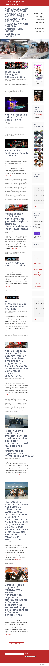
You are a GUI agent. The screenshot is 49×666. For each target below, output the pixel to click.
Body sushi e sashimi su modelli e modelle (16, 153)
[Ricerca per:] (14, 654)
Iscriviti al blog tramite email (38, 215)
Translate (38, 250)
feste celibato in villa (14, 134)
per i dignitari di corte (22, 196)
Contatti (42, 13)
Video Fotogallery (40, 31)
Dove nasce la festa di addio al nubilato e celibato (39, 16)
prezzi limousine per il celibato (20, 407)
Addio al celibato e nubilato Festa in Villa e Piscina (16, 117)
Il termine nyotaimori (12, 182)
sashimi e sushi (8, 198)
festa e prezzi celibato (18, 399)
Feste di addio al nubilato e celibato (39, 20)
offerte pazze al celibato (17, 404)
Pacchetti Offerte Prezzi (19, 378)
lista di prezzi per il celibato (13, 400)
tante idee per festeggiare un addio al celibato (15, 74)
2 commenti (11, 135)
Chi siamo (36, 13)
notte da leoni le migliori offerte (21, 402)
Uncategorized (18, 157)
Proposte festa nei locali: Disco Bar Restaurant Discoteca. (39, 24)
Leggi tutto (8, 175)
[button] (37, 133)
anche (15, 180)
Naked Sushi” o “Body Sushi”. (19, 188)
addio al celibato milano (12, 335)
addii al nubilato (17, 334)
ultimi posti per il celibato (13, 410)
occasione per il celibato (9, 403)
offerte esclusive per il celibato (21, 403)
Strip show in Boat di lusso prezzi (39, 29)
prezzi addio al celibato (9, 407)
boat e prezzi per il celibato (19, 398)
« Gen (35, 206)
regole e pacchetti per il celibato (11, 408)
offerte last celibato (9, 404)
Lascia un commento (13, 92)
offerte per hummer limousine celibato (19, 406)
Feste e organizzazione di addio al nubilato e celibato (15, 305)
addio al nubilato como (21, 335)
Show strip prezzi (40, 26)
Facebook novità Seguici (37, 176)
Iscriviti (37, 233)
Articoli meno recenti (17, 643)
